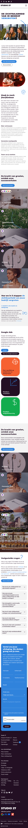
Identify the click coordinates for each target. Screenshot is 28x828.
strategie (18, 321)
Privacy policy (4, 821)
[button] (25, 5)
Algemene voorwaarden (13, 821)
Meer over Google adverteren (10, 353)
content (21, 54)
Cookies (20, 821)
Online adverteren (6, 772)
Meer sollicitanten (6, 754)
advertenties (5, 54)
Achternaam (18, 670)
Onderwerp (6, 692)
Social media (4, 774)
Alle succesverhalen (8, 185)
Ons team (4, 742)
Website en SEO (5, 770)
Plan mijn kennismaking (9, 61)
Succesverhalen (7, 65)
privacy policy (11, 712)
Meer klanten (5, 751)
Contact (5, 350)
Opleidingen (4, 744)
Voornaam (6, 670)
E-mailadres (6, 677)
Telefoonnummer (19, 677)
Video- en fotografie (6, 767)
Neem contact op (7, 580)
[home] (6, 5)
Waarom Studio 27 (6, 737)
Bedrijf (5, 685)
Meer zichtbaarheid (6, 756)
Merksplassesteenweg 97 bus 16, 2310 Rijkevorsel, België (10, 802)
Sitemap (25, 821)
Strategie (3, 763)
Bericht (5, 699)
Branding (3, 765)
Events (15, 737)
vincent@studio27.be (7, 799)
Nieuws (15, 740)
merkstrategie (5, 326)
